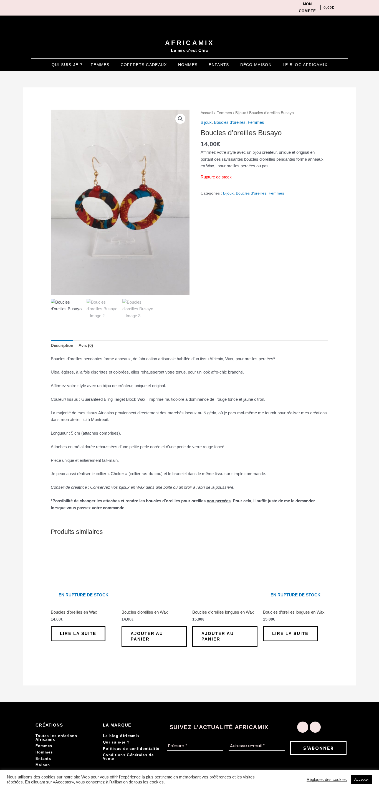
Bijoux (240, 113)
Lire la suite (78, 633)
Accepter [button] (361, 779)
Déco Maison (256, 64)
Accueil (207, 113)
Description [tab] (62, 345)
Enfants (219, 64)
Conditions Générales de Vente (128, 757)
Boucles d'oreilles (230, 122)
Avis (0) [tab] (86, 345)
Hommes (188, 64)
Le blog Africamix (305, 64)
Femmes (100, 64)
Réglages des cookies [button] (327, 779)
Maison (43, 765)
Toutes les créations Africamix (56, 738)
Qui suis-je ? (67, 64)
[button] (102, 65)
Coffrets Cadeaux (144, 64)
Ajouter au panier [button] (147, 636)
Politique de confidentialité (131, 749)
